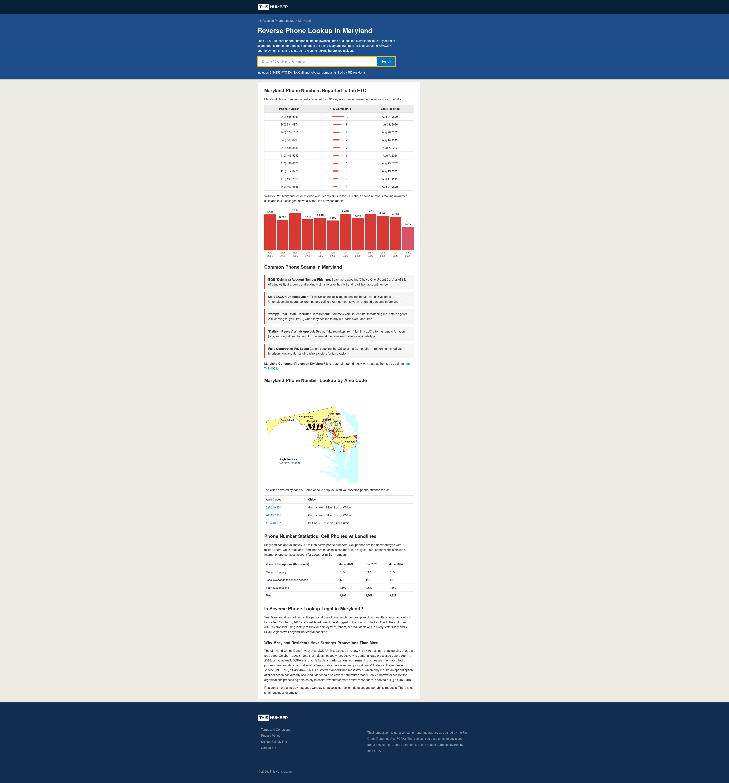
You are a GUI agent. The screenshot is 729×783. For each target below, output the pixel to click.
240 (273, 507)
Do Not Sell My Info (274, 741)
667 (278, 523)
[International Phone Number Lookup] (273, 7)
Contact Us (268, 747)
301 (278, 507)
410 (268, 523)
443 (273, 523)
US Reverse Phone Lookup (275, 20)
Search (386, 61)
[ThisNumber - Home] (273, 719)
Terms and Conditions (275, 729)
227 (268, 507)
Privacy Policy (270, 735)
